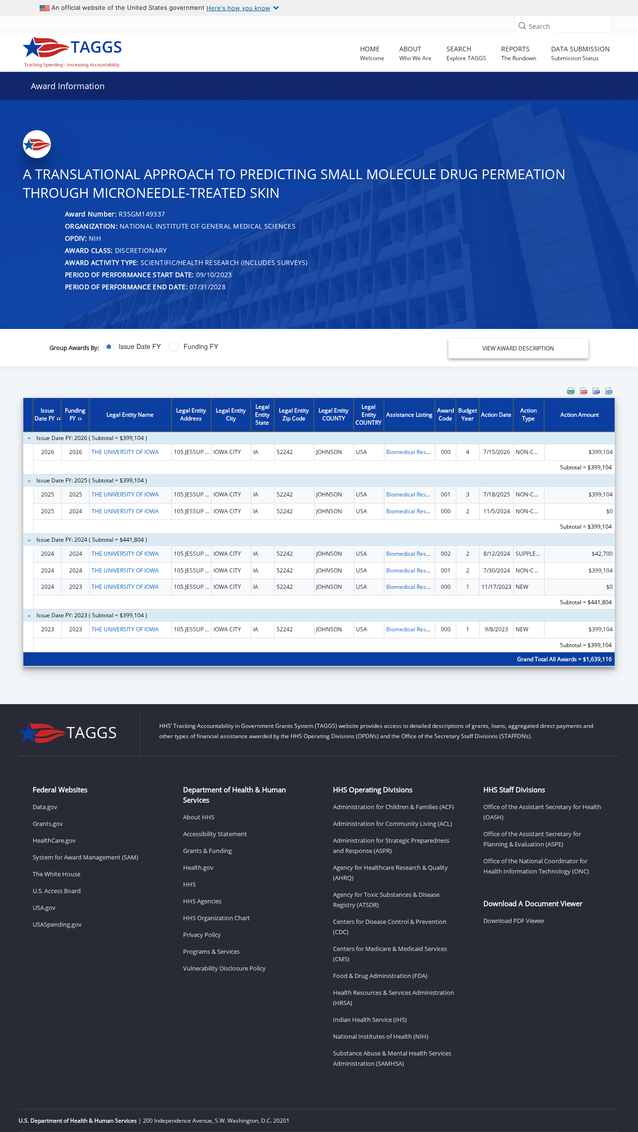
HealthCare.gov (54, 840)
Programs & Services (211, 951)
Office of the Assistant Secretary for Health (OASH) (542, 812)
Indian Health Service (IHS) (370, 1019)
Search (539, 26)
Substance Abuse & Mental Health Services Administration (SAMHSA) (392, 1058)
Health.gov (198, 867)
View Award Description (518, 348)
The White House (56, 874)
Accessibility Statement (215, 834)
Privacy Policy (202, 934)
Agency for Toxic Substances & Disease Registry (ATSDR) (386, 899)
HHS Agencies (202, 901)
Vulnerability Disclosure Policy (224, 968)
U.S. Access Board (57, 891)
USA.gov (44, 907)
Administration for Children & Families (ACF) (393, 807)
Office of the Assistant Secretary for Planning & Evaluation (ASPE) (532, 839)
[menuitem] (570, 391)
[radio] (132, 346)
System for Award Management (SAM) (85, 857)
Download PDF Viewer (514, 920)
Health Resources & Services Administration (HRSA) (393, 997)
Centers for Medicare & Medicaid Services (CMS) (390, 953)
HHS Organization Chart (216, 918)
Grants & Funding (207, 850)
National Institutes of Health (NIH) (380, 1036)
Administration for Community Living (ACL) (392, 823)
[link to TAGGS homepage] (91, 50)
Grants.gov (48, 823)
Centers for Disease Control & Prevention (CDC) (390, 926)
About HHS (198, 817)
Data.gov (45, 807)
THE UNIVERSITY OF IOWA (125, 452)
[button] (522, 25)
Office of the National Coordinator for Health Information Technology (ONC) (536, 866)
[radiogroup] (227, 347)
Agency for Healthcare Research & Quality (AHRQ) (390, 872)
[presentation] (319, 533)
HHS (189, 884)
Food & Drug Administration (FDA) (380, 975)
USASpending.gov (57, 924)
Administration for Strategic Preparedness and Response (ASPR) (391, 845)
